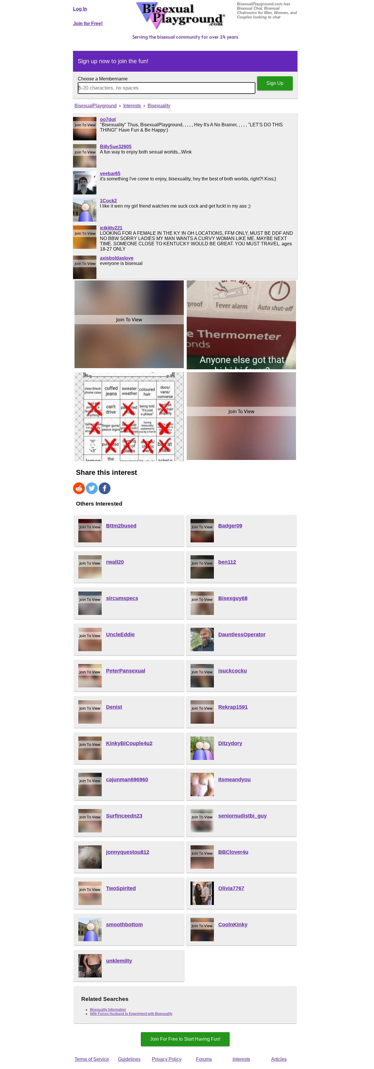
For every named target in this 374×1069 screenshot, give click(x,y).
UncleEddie (120, 634)
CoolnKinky (232, 924)
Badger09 (230, 526)
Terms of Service (92, 1059)
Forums (204, 1059)
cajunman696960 (127, 779)
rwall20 (115, 562)
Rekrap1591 (233, 707)
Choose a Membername (103, 78)
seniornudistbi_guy (242, 816)
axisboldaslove (117, 258)
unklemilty (119, 961)
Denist (114, 707)
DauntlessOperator (242, 634)
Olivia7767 (231, 888)
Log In (80, 8)
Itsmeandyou (234, 779)
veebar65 (110, 173)
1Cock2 (108, 200)
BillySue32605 (115, 146)
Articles (279, 1059)
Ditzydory (230, 743)
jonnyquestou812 (127, 852)
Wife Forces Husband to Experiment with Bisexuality (131, 1014)
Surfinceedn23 (124, 816)
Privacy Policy (166, 1059)
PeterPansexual (125, 671)
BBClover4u (233, 852)
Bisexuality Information (108, 1010)
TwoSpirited (121, 888)
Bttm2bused (121, 526)
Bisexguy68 (232, 598)
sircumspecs (122, 598)
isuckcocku (232, 671)
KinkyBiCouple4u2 (129, 743)
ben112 (227, 562)
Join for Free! (88, 23)
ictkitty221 (111, 227)
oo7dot (108, 119)
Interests (241, 1059)
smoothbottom (124, 924)
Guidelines (129, 1059)
